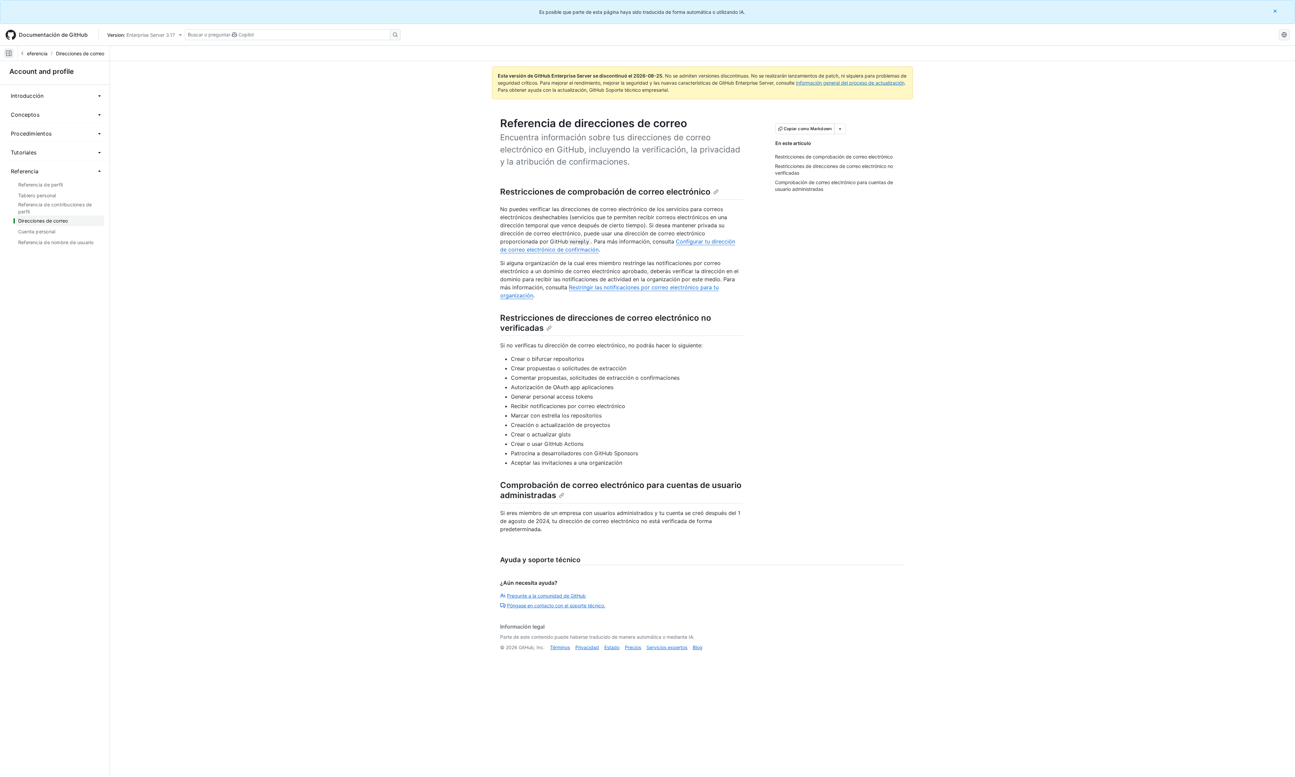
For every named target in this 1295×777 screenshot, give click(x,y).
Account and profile (41, 71)
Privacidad (587, 647)
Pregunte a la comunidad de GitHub (546, 596)
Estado (612, 647)
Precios (633, 647)
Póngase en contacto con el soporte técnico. (556, 605)
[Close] (1275, 11)
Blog (697, 647)
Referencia (36, 53)
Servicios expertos (666, 647)
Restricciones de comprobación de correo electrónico (605, 192)
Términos (560, 647)
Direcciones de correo (80, 53)
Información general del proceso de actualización (850, 83)
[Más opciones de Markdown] (840, 128)
